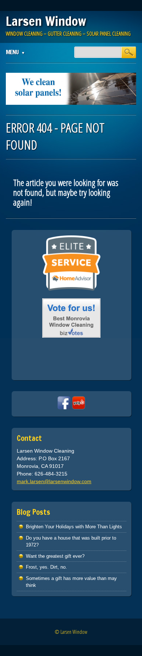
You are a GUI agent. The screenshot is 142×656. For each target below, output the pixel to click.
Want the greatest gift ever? (55, 556)
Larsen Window (46, 21)
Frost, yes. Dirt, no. (46, 567)
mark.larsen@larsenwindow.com (54, 481)
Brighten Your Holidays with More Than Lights (74, 526)
